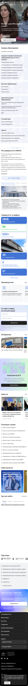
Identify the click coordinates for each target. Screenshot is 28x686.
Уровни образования (7, 628)
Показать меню (26, 2)
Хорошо (7, 682)
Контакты (24, 496)
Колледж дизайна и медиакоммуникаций (12, 70)
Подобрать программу (7, 51)
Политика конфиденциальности (8, 663)
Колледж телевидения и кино (9, 72)
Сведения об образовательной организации (11, 668)
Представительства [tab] (18, 501)
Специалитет (5, 89)
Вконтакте (12, 594)
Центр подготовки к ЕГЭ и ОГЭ (9, 140)
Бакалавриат (4, 86)
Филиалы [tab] (10, 501)
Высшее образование (9, 84)
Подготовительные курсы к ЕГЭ (9, 110)
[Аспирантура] (14, 122)
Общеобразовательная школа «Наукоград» (13, 135)
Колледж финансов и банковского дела (12, 65)
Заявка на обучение (8, 40)
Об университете (6, 614)
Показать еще (14, 277)
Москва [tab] (4, 501)
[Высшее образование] (14, 87)
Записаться (14, 322)
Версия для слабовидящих (7, 666)
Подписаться (14, 603)
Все (26, 334)
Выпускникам (5, 617)
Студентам (4, 624)
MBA (2, 113)
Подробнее (5, 36)
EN (14, 2)
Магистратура (5, 91)
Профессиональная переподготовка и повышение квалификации (11, 107)
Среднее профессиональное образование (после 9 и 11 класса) (11, 57)
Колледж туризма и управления (9, 78)
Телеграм (19, 594)
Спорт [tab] (18, 183)
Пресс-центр (5, 634)
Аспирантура (6, 119)
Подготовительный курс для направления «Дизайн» (12, 103)
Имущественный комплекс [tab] (8, 183)
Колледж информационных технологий (11, 67)
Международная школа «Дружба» (10, 138)
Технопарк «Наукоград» (7, 133)
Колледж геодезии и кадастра (9, 75)
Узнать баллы (14, 385)
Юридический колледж (7, 62)
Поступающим (5, 631)
